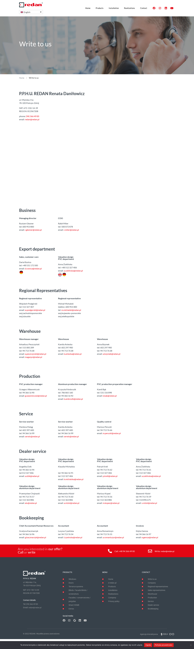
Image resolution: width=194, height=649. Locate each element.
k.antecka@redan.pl (73, 354)
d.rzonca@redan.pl (33, 268)
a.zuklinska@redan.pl (73, 270)
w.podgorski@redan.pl (35, 310)
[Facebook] (154, 8)
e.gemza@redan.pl (150, 537)
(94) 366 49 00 (32, 116)
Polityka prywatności (163, 645)
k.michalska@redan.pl (73, 479)
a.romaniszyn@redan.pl (113, 537)
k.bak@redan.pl (110, 395)
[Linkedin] (166, 8)
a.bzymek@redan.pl (111, 354)
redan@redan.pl (32, 119)
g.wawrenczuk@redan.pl (36, 395)
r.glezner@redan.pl (33, 230)
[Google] (74, 620)
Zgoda (148, 645)
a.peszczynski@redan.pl (35, 354)
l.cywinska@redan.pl (73, 537)
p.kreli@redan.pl (110, 476)
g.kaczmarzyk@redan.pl (35, 537)
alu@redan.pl (31, 503)
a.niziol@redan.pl (71, 503)
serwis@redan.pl (32, 436)
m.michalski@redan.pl (71, 310)
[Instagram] (160, 8)
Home (21, 78)
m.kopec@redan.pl (111, 503)
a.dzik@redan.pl (32, 476)
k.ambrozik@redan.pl (73, 399)
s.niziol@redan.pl (149, 503)
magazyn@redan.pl (33, 357)
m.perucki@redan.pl (112, 433)
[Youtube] (171, 8)
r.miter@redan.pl (71, 230)
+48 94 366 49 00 (127, 551)
